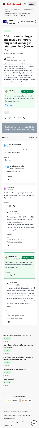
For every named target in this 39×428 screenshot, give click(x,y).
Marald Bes (10, 58)
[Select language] (25, 4)
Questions (7, 11)
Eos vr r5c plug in (8, 379)
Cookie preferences (9, 418)
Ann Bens (12, 90)
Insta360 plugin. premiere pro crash (14, 369)
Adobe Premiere (28, 9)
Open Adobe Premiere (27, 21)
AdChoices (9, 425)
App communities (16, 9)
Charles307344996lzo (14, 144)
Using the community (10, 415)
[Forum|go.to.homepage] (14, 4)
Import (6, 113)
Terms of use (21, 415)
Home (6, 9)
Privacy (28, 415)
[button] (4, 5)
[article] (19, 152)
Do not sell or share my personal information (16, 422)
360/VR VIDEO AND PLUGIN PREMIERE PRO (17, 335)
